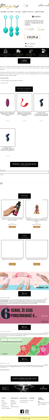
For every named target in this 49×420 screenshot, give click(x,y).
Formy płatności (5, 406)
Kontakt (4, 402)
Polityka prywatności (13, 401)
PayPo (3, 400)
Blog (12, 405)
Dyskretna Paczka (15, 406)
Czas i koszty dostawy (4, 404)
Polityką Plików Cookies (24, 417)
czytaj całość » (46, 298)
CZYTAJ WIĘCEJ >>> (3, 304)
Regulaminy (13, 403)
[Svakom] (37, 16)
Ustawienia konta (24, 402)
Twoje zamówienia (24, 400)
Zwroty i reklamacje (6, 408)
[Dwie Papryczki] (9, 6)
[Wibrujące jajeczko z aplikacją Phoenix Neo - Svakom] (24, 103)
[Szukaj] (27, 6)
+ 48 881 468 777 (42, 405)
